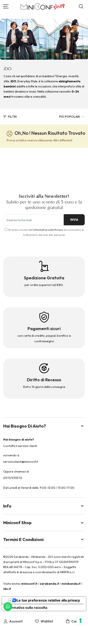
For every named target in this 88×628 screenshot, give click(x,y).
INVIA (74, 220)
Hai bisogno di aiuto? (24, 426)
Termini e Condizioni (23, 539)
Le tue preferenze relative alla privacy (48, 600)
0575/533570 (12, 478)
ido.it (7, 589)
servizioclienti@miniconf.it (20, 462)
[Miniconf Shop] (43, 6)
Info (7, 506)
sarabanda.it (49, 584)
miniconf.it (29, 584)
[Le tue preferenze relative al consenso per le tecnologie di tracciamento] (80, 620)
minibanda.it (71, 584)
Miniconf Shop (17, 522)
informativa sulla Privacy (48, 229)
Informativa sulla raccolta (26, 607)
